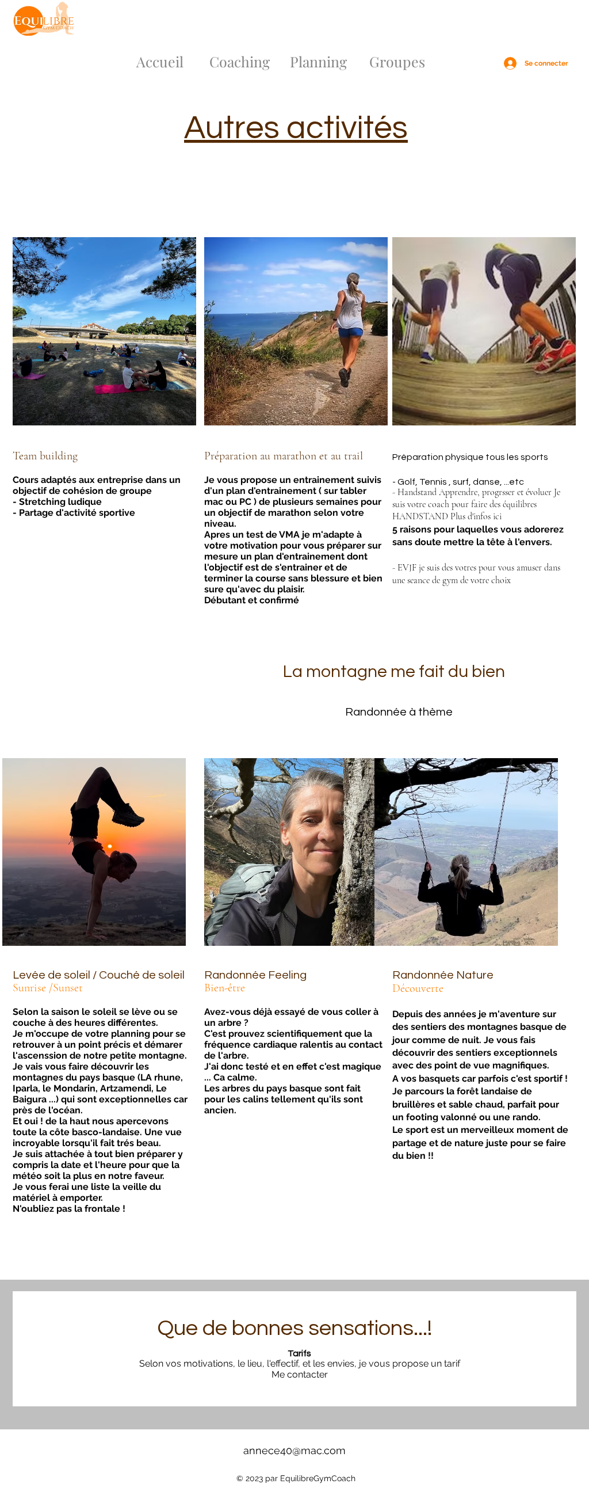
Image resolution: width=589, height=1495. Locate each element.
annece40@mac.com (294, 1450)
